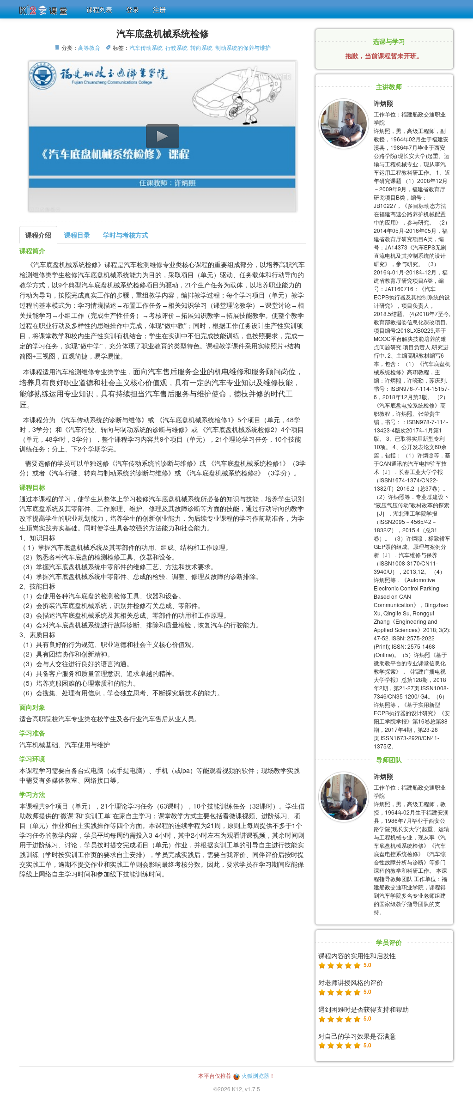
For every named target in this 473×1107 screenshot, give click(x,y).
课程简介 (32, 250)
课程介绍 (38, 234)
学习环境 (32, 758)
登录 (132, 9)
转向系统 (201, 47)
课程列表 (99, 9)
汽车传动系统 (146, 47)
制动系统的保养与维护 (243, 47)
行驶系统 (176, 47)
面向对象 (32, 707)
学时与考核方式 (125, 234)
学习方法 (32, 794)
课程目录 (77, 234)
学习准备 (32, 732)
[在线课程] (44, 8)
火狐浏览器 (254, 1075)
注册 (159, 9)
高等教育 (89, 47)
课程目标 (32, 487)
